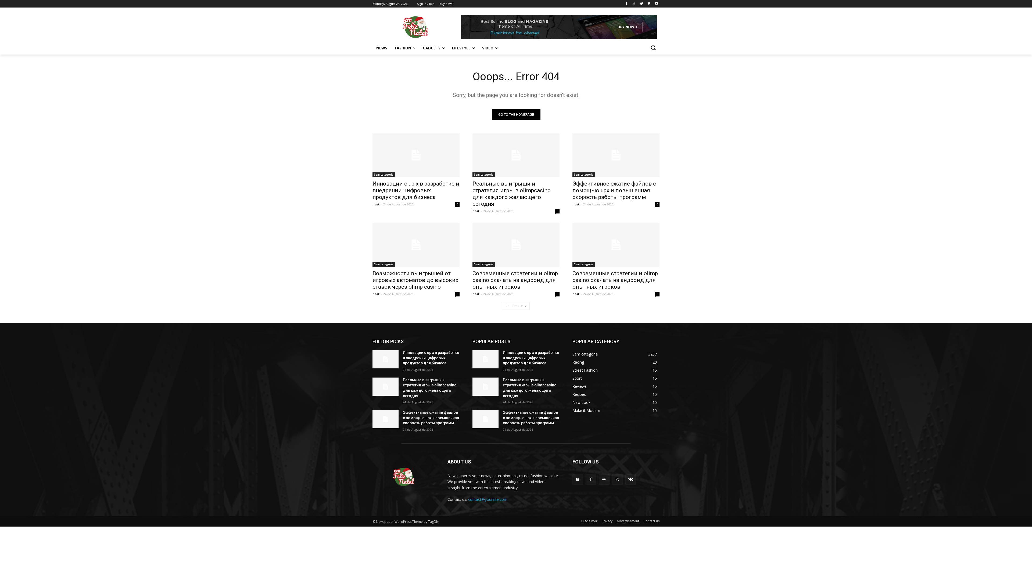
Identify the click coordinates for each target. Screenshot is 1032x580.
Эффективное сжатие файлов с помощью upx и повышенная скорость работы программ (614, 190)
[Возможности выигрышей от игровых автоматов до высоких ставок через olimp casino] (416, 245)
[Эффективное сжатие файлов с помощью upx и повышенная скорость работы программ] (616, 155)
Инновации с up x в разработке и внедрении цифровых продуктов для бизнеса (415, 190)
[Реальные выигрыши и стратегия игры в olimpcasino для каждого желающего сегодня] (516, 155)
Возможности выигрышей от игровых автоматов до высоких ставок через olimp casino (415, 280)
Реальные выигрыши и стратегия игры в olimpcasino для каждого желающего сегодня (511, 193)
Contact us (651, 521)
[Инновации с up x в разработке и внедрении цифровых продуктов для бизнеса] (416, 155)
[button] (653, 48)
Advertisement (628, 521)
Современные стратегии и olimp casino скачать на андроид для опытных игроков (515, 280)
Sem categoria (383, 174)
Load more (514, 305)
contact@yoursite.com (487, 499)
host (375, 204)
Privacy (607, 521)
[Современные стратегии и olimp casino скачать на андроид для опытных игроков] (516, 245)
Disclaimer (589, 521)
